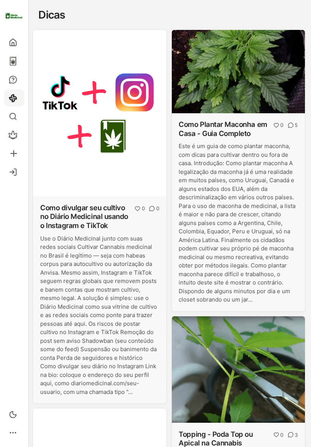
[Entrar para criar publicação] (14, 153)
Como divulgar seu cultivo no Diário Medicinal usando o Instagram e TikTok (84, 216)
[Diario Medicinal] (14, 16)
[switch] (14, 414)
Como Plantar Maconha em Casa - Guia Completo (223, 129)
